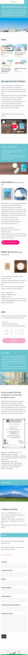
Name (3, 579)
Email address (6, 596)
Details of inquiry (7, 613)
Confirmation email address (11, 605)
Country (4, 562)
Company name (7, 570)
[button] (26, 2)
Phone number (6, 587)
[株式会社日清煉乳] (14, 2)
